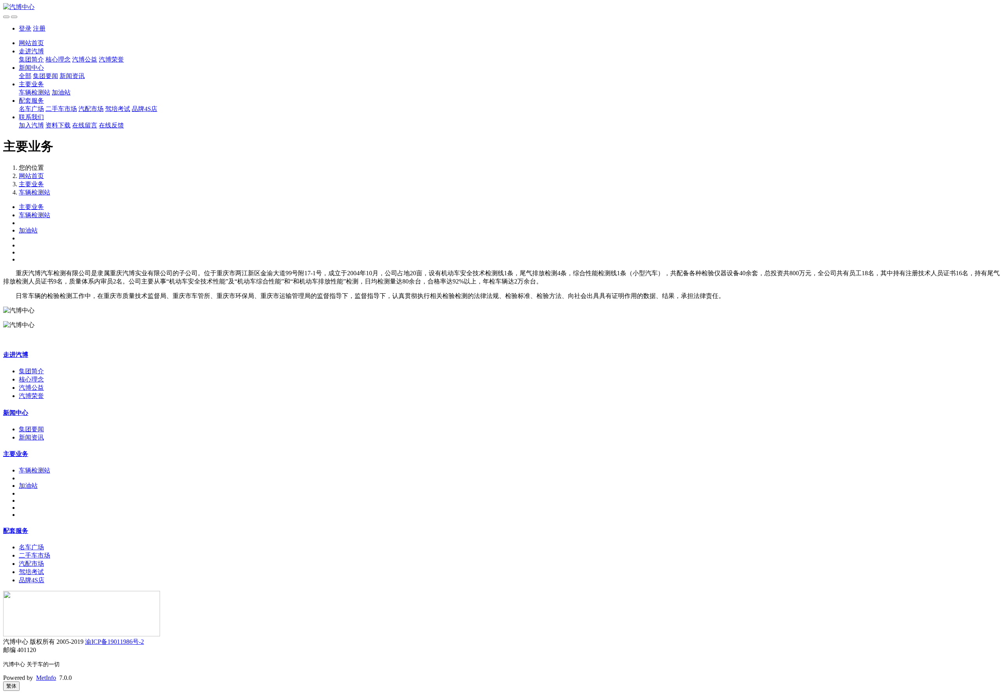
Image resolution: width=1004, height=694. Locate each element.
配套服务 (31, 100)
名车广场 (31, 108)
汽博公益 (84, 59)
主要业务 (31, 84)
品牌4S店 (144, 108)
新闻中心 (31, 67)
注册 (39, 28)
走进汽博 (31, 51)
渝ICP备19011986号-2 (114, 641)
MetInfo (46, 677)
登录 (25, 28)
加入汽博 (31, 125)
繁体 (11, 686)
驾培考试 (117, 108)
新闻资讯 (72, 76)
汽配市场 (91, 108)
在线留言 (84, 125)
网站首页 (31, 43)
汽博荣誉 (111, 59)
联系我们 (31, 117)
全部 (25, 76)
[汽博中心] (502, 7)
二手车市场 (61, 108)
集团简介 (31, 59)
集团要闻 (45, 76)
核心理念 (58, 59)
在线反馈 (111, 125)
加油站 (61, 92)
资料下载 (58, 125)
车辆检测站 (34, 92)
